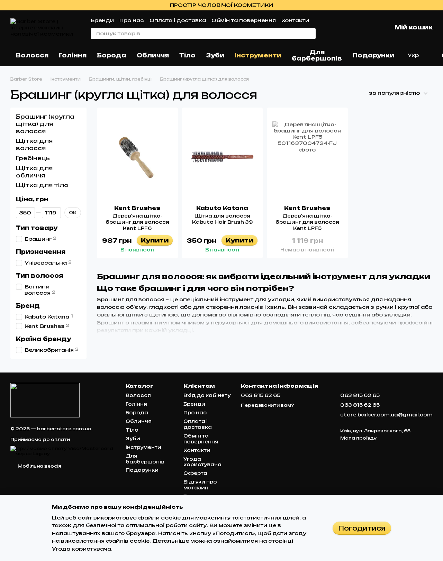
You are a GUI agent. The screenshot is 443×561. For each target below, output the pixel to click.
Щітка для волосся (34, 144)
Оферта (195, 473)
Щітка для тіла (42, 185)
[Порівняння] (332, 27)
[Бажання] (350, 27)
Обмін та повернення (243, 20)
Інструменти (258, 55)
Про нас (131, 20)
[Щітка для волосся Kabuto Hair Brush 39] (222, 156)
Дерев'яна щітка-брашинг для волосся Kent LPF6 (137, 222)
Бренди (102, 20)
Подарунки (373, 55)
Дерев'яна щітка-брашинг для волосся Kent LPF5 (307, 222)
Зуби (215, 55)
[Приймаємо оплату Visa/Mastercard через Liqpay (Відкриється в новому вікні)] (62, 450)
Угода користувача (202, 462)
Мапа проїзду (358, 438)
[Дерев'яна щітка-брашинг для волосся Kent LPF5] (307, 156)
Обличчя (153, 55)
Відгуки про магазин (200, 484)
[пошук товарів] (310, 33)
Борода (111, 55)
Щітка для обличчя (34, 171)
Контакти (295, 20)
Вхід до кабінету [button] (206, 395)
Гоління (73, 55)
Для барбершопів (317, 55)
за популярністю (394, 93)
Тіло (187, 55)
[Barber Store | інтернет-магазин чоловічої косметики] (45, 400)
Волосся (32, 55)
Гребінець (33, 158)
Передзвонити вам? (267, 405)
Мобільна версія (39, 466)
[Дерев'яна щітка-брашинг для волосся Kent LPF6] (137, 156)
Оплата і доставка (178, 20)
